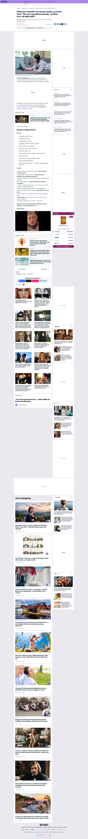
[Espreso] (32, 829)
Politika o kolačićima (45, 832)
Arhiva (63, 832)
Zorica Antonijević (20, 23)
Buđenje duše (24, 8)
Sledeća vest (44, 269)
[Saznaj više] (72, 327)
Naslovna (18, 8)
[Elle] (37, 829)
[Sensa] (4, 1)
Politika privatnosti (53, 832)
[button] (49, 24)
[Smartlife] (53, 829)
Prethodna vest (22, 269)
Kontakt (39, 832)
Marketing (59, 832)
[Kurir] (22, 829)
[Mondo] (28, 829)
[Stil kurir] (40, 829)
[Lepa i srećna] (48, 829)
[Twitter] (41, 835)
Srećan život (31, 8)
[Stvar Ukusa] (64, 829)
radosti (27, 197)
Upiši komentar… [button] (23, 404)
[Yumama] (58, 829)
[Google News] (50, 835)
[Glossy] (43, 829)
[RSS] (47, 835)
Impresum (25, 832)
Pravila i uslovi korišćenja (32, 832)
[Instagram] (44, 835)
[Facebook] (38, 835)
